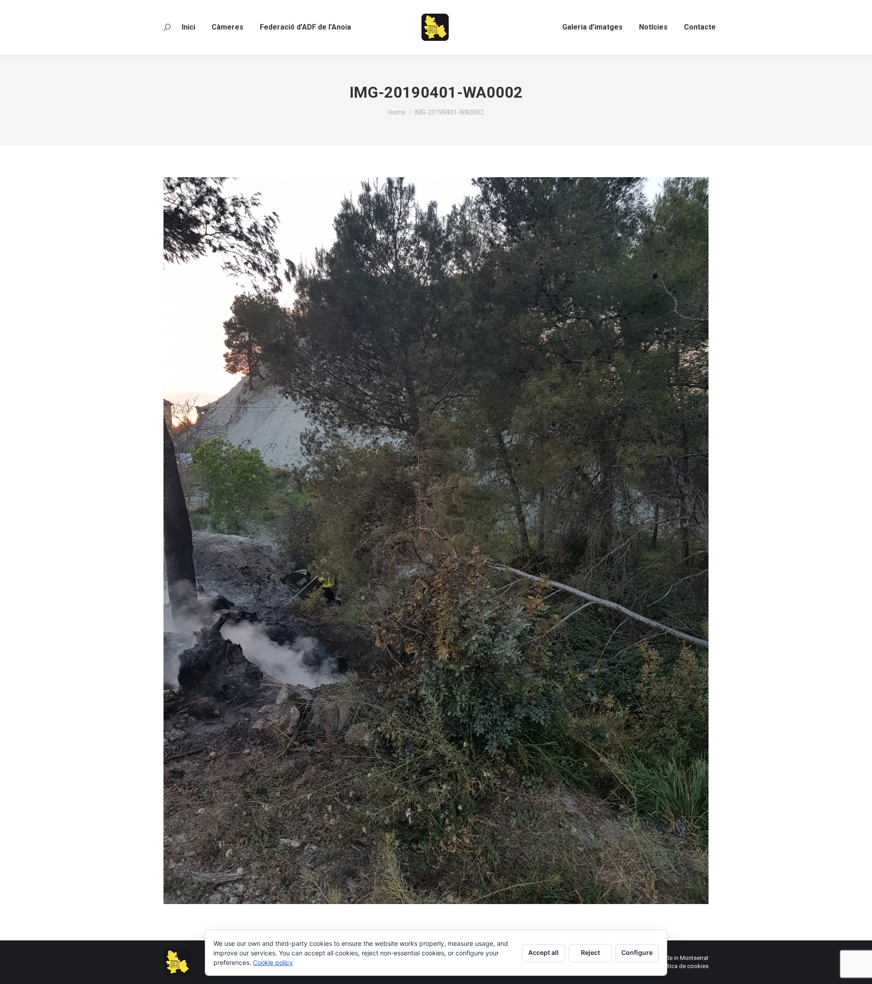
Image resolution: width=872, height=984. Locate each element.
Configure (637, 952)
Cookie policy (273, 962)
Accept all (543, 952)
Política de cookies (683, 966)
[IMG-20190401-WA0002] (436, 540)
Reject (590, 952)
